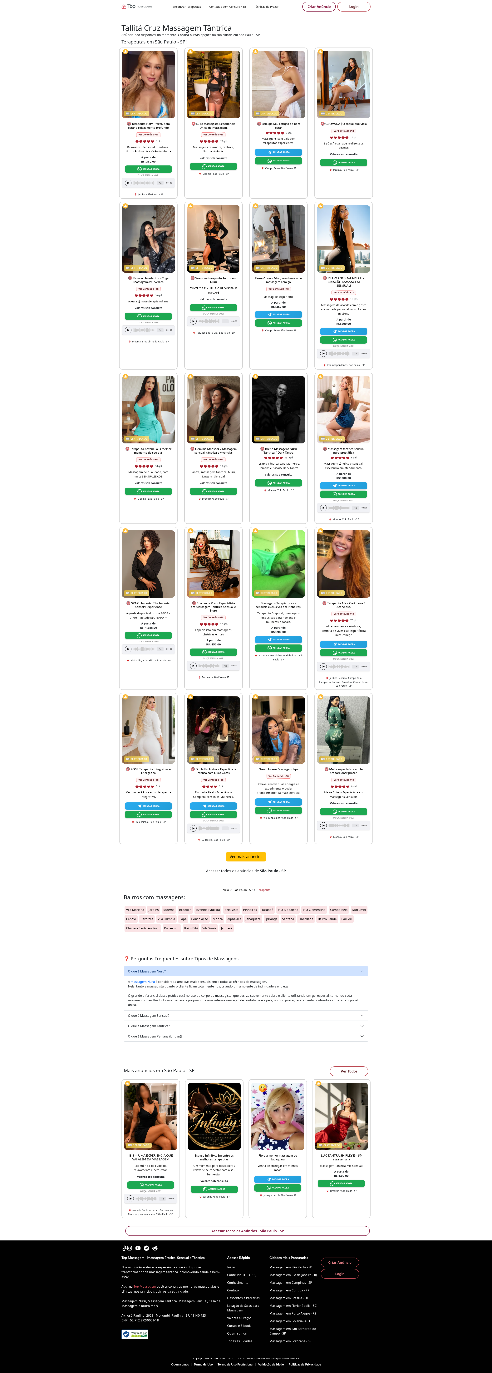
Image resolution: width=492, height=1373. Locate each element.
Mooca (218, 919)
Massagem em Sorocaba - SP (290, 1341)
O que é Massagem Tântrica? (149, 1026)
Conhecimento (237, 1282)
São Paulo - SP (243, 890)
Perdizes (147, 919)
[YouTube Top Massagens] (138, 1247)
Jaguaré (226, 928)
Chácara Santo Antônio (143, 928)
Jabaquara (253, 919)
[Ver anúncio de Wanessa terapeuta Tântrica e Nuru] (213, 239)
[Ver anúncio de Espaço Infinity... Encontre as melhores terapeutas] (214, 1116)
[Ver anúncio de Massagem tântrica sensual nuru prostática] (343, 409)
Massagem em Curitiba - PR (289, 1290)
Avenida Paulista (208, 910)
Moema (169, 910)
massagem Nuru (143, 982)
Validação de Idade (271, 1364)
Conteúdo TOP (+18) (241, 1275)
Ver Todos (349, 1071)
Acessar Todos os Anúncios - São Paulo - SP (247, 1231)
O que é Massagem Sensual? (149, 1015)
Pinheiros (250, 910)
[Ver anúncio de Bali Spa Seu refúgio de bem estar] (278, 84)
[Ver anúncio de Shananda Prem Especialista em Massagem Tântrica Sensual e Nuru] (213, 564)
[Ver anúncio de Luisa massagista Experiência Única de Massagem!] (213, 84)
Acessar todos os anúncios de (246, 870)
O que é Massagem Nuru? (147, 971)
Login (354, 6)
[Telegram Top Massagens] (146, 1247)
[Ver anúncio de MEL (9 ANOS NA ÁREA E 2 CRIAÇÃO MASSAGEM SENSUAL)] (343, 239)
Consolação (199, 919)
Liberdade (306, 919)
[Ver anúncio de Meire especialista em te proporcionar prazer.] (343, 730)
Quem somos (237, 1333)
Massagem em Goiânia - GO (289, 1321)
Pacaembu (172, 928)
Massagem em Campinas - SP (290, 1282)
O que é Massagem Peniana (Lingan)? (155, 1036)
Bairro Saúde (327, 919)
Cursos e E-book (239, 1326)
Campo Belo (339, 910)
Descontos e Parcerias (243, 1298)
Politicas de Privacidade (305, 1364)
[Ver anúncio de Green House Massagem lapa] (278, 730)
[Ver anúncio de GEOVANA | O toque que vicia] (343, 84)
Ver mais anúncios (246, 856)
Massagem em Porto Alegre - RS (292, 1313)
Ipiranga (271, 919)
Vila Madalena (288, 910)
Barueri (346, 919)
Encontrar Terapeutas (187, 6)
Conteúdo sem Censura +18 (227, 6)
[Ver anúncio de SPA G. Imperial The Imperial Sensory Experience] (148, 564)
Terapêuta (263, 890)
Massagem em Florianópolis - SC (293, 1306)
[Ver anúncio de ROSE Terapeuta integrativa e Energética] (148, 730)
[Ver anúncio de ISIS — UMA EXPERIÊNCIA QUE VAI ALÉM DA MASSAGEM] (150, 1116)
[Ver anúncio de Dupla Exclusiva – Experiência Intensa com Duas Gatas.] (213, 730)
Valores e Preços (239, 1318)
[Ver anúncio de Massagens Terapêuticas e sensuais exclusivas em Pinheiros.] (278, 564)
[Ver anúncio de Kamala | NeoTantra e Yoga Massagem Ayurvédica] (148, 239)
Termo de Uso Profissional (235, 1364)
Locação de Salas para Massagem (243, 1308)
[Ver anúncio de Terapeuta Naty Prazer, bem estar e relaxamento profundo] (148, 84)
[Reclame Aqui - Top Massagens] (134, 1334)
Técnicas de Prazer (266, 6)
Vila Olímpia (166, 919)
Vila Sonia (209, 928)
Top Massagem (145, 1286)
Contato (233, 1290)
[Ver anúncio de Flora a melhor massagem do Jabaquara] (277, 1116)
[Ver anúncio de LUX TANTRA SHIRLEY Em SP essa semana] (341, 1116)
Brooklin (185, 910)
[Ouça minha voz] (128, 183)
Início (225, 890)
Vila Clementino (314, 910)
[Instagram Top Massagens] (129, 1247)
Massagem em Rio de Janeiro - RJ (293, 1275)
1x (160, 182)
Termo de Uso (203, 1364)
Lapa (183, 919)
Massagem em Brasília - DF (288, 1298)
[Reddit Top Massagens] (155, 1247)
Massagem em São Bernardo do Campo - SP (292, 1331)
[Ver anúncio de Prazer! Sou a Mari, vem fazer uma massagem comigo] (278, 239)
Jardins (154, 910)
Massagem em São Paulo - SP (290, 1267)
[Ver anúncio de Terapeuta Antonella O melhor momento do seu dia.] (148, 409)
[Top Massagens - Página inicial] (142, 7)
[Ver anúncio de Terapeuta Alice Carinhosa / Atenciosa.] (343, 564)
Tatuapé (267, 910)
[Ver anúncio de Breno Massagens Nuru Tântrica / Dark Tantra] (278, 409)
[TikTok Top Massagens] (124, 1247)
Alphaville (234, 919)
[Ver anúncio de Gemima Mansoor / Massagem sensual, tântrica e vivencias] (213, 409)
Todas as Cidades (239, 1341)
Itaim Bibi (191, 928)
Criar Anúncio (319, 6)
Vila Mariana (135, 910)
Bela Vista (231, 910)
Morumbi (359, 910)
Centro (131, 919)
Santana (288, 919)
